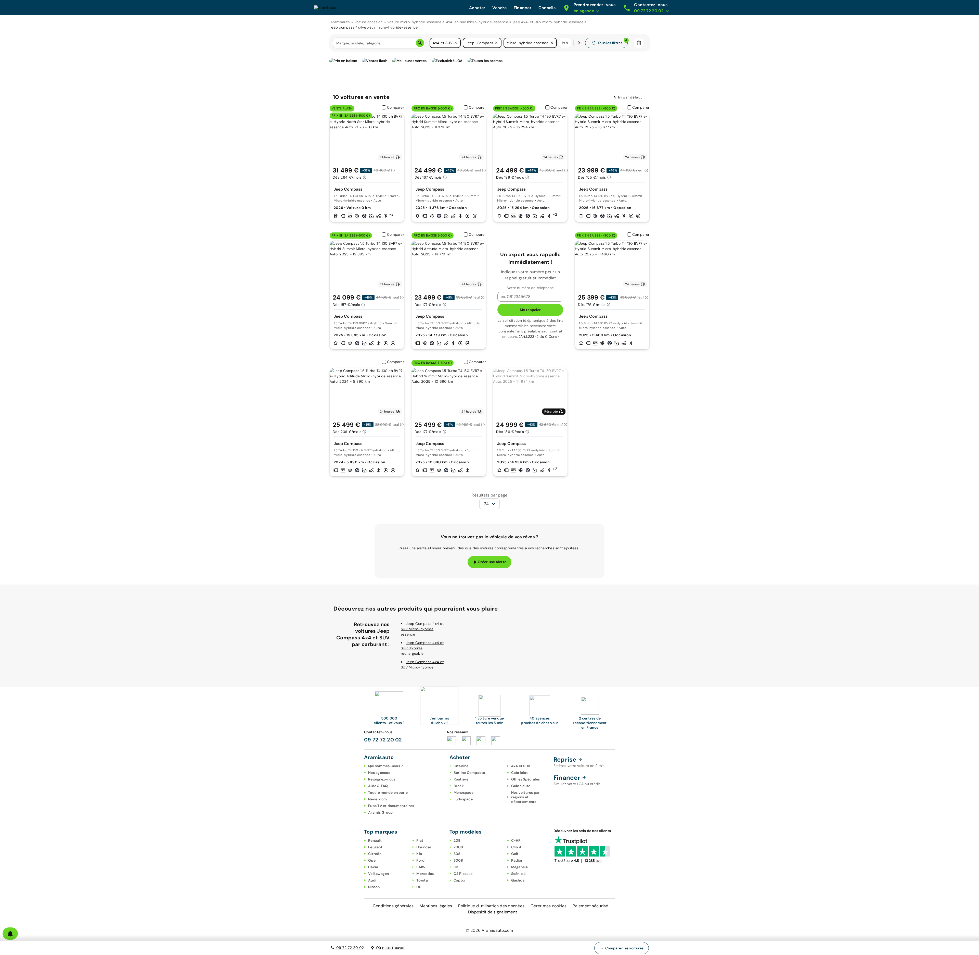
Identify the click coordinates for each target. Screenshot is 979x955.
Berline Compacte (469, 772)
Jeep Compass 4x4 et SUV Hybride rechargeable (422, 648)
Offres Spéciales (525, 779)
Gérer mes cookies (548, 906)
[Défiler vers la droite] (579, 43)
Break (459, 786)
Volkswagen (378, 873)
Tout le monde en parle (388, 792)
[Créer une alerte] (10, 933)
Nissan (374, 887)
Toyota (422, 880)
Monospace (463, 792)
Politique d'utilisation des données (491, 906)
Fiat (419, 840)
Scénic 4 (518, 873)
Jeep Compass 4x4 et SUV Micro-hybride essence (422, 629)
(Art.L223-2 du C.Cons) (539, 336)
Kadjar (517, 860)
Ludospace (463, 799)
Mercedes (425, 873)
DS (418, 887)
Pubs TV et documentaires (391, 805)
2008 (458, 847)
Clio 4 (516, 847)
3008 (458, 860)
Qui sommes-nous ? (385, 766)
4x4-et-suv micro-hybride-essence (477, 22)
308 (457, 853)
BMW (421, 867)
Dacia (373, 867)
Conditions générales (393, 906)
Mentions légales (436, 906)
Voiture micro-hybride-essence (414, 22)
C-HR (516, 840)
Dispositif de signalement (492, 912)
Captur (460, 880)
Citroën (374, 853)
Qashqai (518, 880)
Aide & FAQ (378, 786)
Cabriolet (519, 772)
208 (457, 840)
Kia (419, 853)
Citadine (461, 766)
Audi (372, 880)
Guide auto (521, 786)
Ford (420, 860)
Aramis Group (380, 812)
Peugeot (375, 847)
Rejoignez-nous (381, 779)
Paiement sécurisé (590, 906)
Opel (372, 860)
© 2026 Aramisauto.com (489, 930)
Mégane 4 (519, 867)
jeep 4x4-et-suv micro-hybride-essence (548, 22)
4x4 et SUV (521, 766)
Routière (461, 779)
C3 (456, 867)
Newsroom (377, 799)
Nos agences (379, 772)
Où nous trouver (390, 947)
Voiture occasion (368, 22)
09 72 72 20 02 (349, 947)
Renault (375, 840)
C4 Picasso (463, 873)
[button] (456, 43)
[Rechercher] (420, 43)
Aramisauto (340, 22)
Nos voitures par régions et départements (525, 797)
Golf (515, 853)
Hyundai (423, 847)
